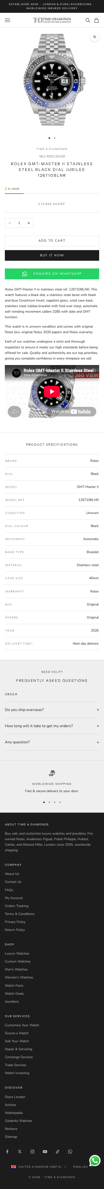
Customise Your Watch (22, 1025)
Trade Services (15, 1065)
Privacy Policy (15, 922)
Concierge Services (19, 1057)
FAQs (9, 890)
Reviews (11, 1128)
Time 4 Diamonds (51, 149)
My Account (14, 898)
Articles (10, 1105)
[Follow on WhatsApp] (70, 1151)
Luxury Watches (17, 953)
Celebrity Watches (18, 1121)
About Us (12, 874)
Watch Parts (14, 985)
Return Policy (15, 930)
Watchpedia (13, 1113)
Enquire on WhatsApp (57, 274)
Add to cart (52, 241)
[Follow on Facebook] (7, 1151)
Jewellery (12, 1001)
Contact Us (13, 881)
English (80, 1166)
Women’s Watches (19, 977)
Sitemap (11, 1136)
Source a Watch (17, 1033)
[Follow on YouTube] (45, 1151)
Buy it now (52, 255)
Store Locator (15, 1097)
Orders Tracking (17, 906)
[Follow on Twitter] (19, 1151)
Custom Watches (18, 961)
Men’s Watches (16, 969)
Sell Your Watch (17, 1041)
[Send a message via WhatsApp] (95, 1160)
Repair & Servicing (18, 1049)
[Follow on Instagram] (32, 1151)
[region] (52, 782)
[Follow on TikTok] (57, 1151)
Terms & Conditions (20, 914)
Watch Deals (14, 993)
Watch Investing (17, 1073)
